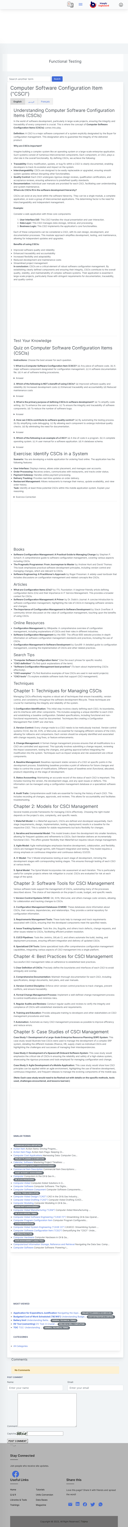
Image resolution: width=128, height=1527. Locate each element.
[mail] (70, 1504)
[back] (122, 1521)
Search (57, 79)
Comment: (12, 1426)
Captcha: (12, 1433)
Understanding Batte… (31, 1320)
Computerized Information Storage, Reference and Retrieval (44, 1244)
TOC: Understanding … (27, 1327)
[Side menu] (80, 4)
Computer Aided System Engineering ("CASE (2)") (39, 1227)
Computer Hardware (23, 1237)
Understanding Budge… (49, 1316)
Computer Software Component (29, 1189)
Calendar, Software (23, 1162)
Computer (18, 1176)
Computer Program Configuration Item (32, 1220)
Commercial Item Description (28, 1169)
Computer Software (23, 1186)
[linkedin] (77, 1503)
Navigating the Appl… (46, 1312)
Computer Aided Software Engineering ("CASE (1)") (39, 1217)
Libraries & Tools (18, 1499)
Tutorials (40, 1489)
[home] (100, 5)
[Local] (70, 4)
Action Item (19, 1148)
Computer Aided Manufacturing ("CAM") (34, 1210)
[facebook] (16, 1474)
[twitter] (92, 1504)
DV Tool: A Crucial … (35, 1324)
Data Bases (41, 1499)
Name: (10, 1382)
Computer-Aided (21, 1183)
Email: (71, 1382)
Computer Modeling (23, 1203)
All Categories (20, 1346)
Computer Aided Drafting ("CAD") (30, 1199)
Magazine (41, 1505)
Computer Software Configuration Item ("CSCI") (37, 1230)
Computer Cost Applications (27, 1155)
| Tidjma (83, 1521)
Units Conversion (44, 1494)
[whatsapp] (100, 1504)
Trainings (14, 1505)
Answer (20, 378)
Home (13, 1489)
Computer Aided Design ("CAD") (30, 1196)
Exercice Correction (26, 497)
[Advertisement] (64, 21)
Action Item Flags (22, 1152)
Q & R (13, 1494)
